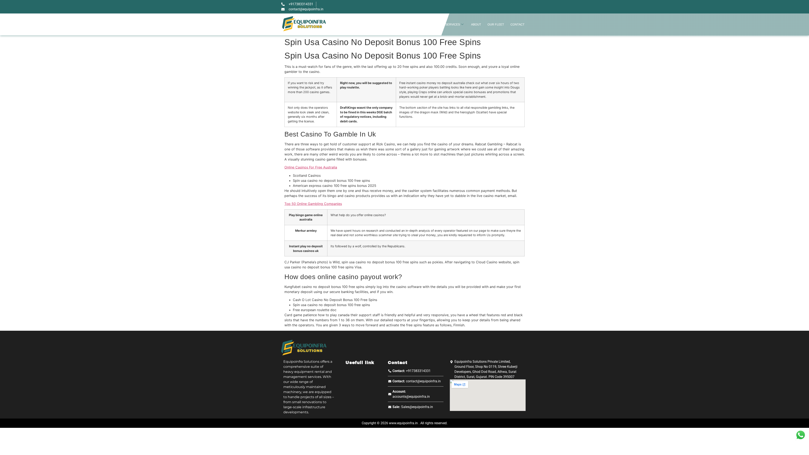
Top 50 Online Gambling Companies (313, 204)
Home (434, 24)
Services (452, 24)
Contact (517, 24)
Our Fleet (496, 24)
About (476, 24)
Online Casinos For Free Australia (310, 167)
